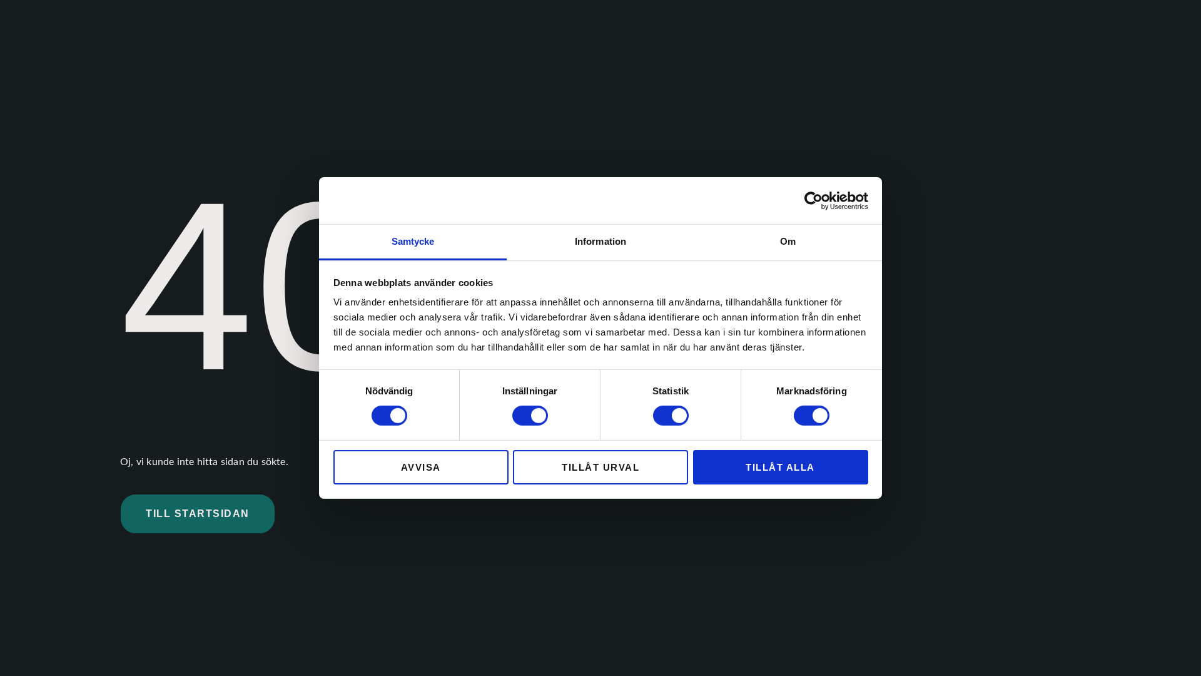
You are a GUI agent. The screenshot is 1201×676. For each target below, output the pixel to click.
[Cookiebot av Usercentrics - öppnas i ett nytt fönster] (813, 200)
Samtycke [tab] (413, 241)
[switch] (530, 416)
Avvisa (421, 467)
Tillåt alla (780, 467)
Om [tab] (788, 241)
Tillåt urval (600, 467)
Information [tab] (600, 241)
